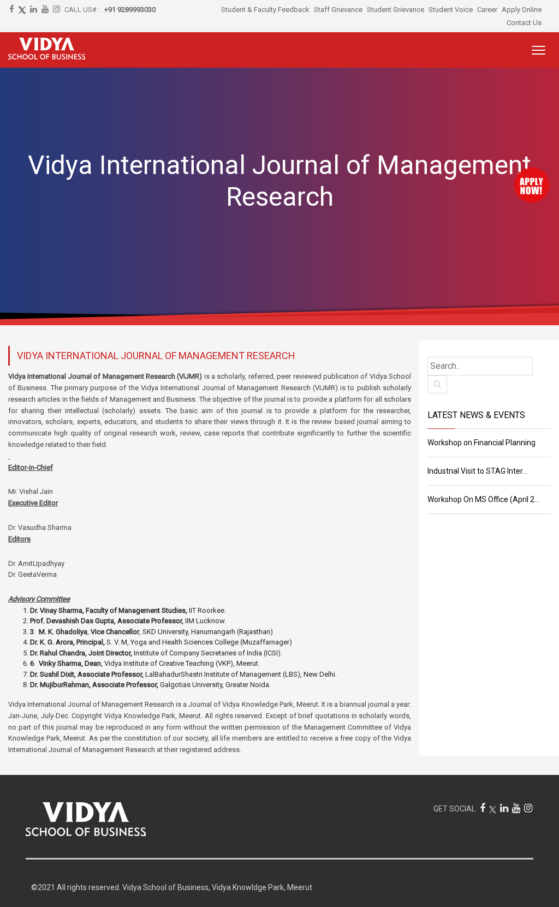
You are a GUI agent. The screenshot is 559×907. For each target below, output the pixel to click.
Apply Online (522, 9)
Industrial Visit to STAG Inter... (477, 471)
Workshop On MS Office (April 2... (483, 499)
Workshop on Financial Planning (481, 442)
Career (487, 9)
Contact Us (524, 23)
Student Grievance (395, 9)
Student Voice (451, 9)
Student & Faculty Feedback (265, 9)
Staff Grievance (338, 9)
